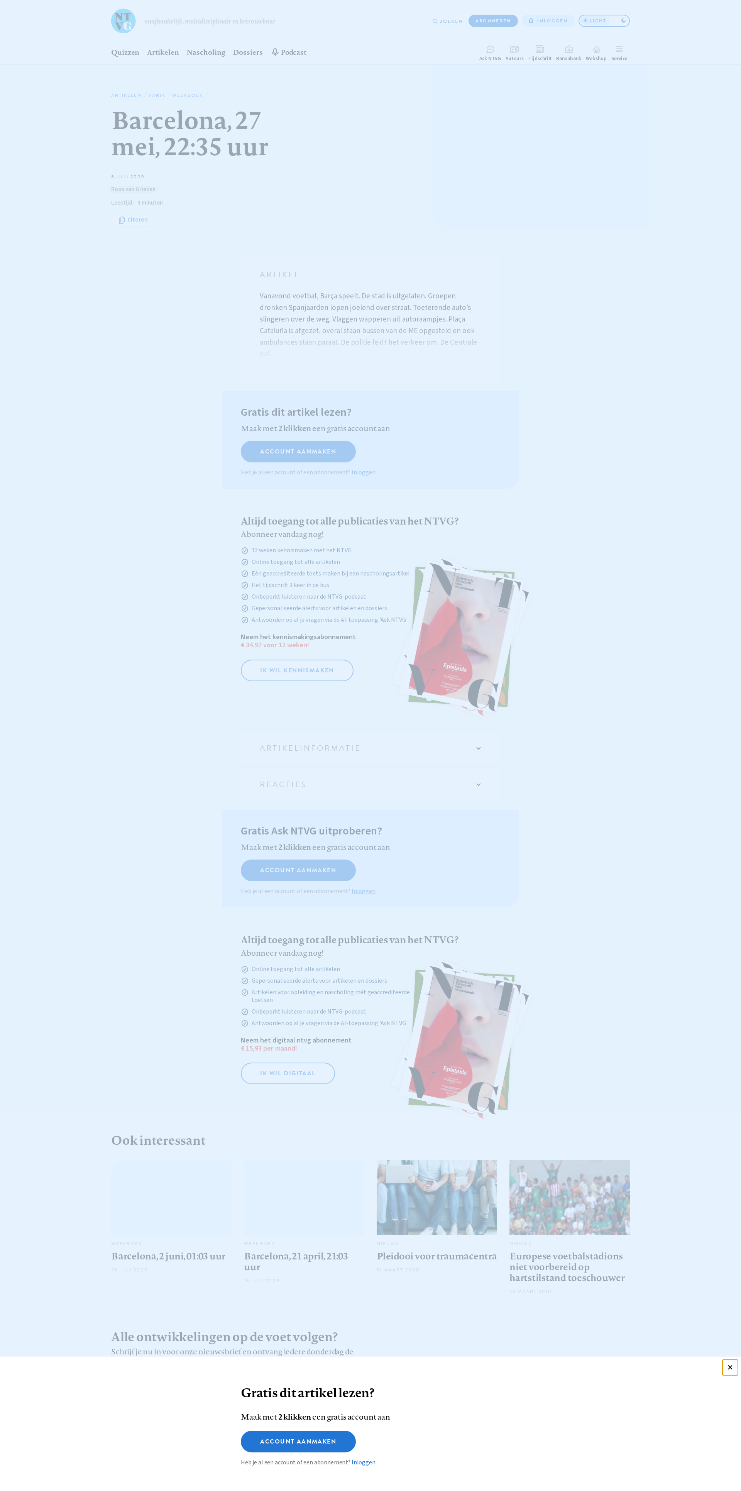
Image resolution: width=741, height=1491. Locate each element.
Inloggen (364, 1462)
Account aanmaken (298, 1441)
